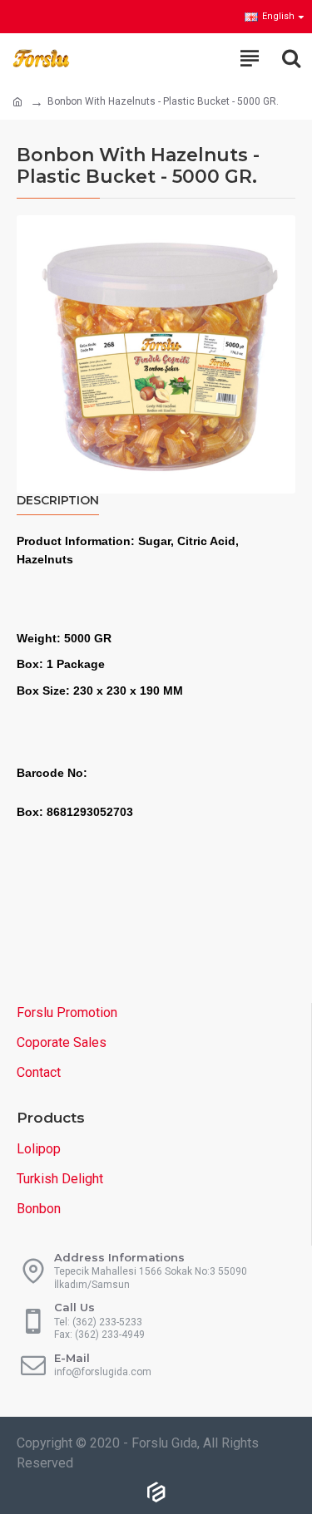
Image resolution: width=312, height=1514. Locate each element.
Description (58, 501)
